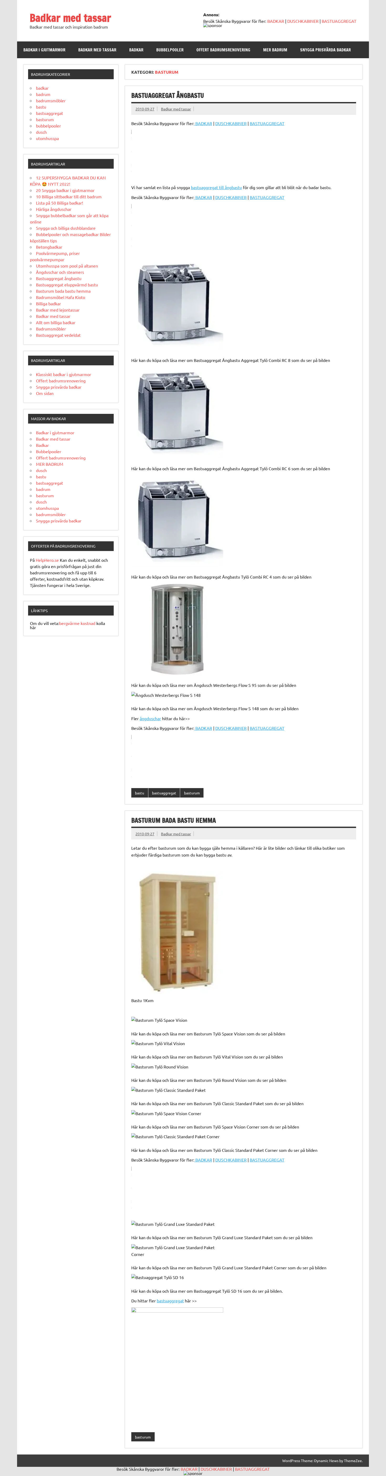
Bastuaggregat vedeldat (58, 335)
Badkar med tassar (70, 17)
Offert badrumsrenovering (223, 50)
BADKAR (275, 21)
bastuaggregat (164, 792)
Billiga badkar (48, 303)
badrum (43, 94)
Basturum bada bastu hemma (173, 820)
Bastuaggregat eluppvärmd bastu (67, 284)
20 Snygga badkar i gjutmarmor (65, 190)
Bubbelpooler (170, 50)
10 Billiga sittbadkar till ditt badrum (69, 196)
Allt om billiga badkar (55, 322)
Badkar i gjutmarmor (44, 50)
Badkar (136, 50)
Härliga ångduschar (53, 209)
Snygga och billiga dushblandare (66, 228)
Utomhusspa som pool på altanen (67, 265)
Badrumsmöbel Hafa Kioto (60, 297)
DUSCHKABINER (303, 21)
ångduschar (150, 718)
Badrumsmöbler (51, 328)
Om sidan (45, 393)
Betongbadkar (49, 246)
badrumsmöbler (51, 100)
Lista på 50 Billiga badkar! (59, 202)
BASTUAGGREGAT (339, 21)
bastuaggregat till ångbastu (216, 187)
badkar (42, 87)
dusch (41, 132)
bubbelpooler (48, 125)
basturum (192, 792)
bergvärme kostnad (77, 623)
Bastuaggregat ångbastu (167, 95)
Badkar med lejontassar (58, 309)
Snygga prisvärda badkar (325, 50)
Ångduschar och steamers (60, 272)
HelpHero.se (47, 560)
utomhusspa (47, 138)
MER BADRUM (275, 50)
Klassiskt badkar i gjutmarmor (63, 374)
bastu (139, 792)
